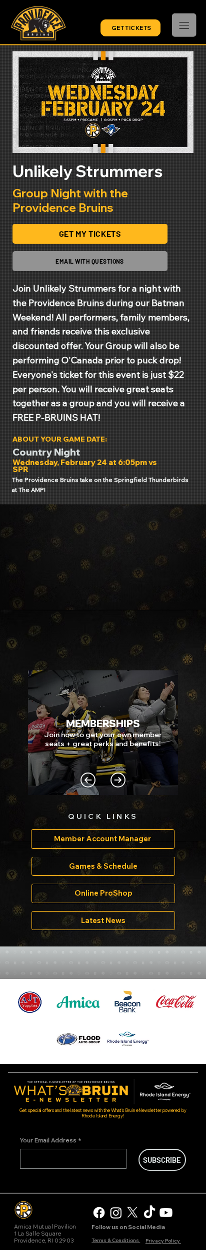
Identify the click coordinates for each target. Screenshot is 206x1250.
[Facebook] (99, 1212)
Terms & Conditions (116, 1240)
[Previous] (88, 780)
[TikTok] (149, 1212)
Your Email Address (50, 1140)
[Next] (118, 780)
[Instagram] (116, 1212)
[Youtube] (166, 1212)
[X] (132, 1212)
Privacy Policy (163, 1241)
